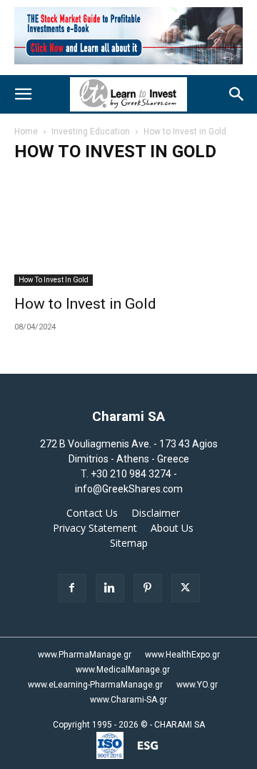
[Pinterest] (147, 588)
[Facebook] (72, 588)
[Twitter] (185, 588)
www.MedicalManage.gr (123, 670)
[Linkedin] (110, 588)
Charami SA (128, 416)
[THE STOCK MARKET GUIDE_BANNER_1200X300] (128, 67)
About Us (172, 528)
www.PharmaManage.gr (84, 655)
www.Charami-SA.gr (128, 700)
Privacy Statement (95, 528)
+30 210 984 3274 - (134, 474)
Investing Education (90, 131)
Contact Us (92, 513)
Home (26, 131)
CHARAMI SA (179, 725)
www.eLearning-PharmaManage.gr (95, 685)
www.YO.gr (197, 685)
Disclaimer (155, 513)
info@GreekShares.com (129, 489)
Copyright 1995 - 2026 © (100, 725)
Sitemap (129, 543)
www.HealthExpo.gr (182, 655)
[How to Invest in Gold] (128, 229)
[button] (23, 94)
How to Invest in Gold (54, 280)
